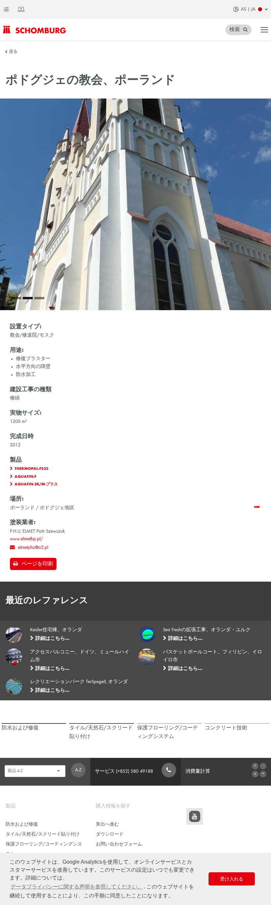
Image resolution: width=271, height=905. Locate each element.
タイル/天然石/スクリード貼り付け (43, 834)
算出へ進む (107, 824)
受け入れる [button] (231, 879)
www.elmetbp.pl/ (26, 539)
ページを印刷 (37, 564)
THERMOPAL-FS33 (31, 469)
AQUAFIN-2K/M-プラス (36, 484)
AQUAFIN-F (25, 477)
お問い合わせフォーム (119, 844)
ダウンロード (110, 834)
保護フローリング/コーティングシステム (44, 849)
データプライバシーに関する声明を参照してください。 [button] (77, 886)
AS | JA (248, 9)
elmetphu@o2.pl (33, 547)
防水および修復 (22, 824)
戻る (13, 52)
